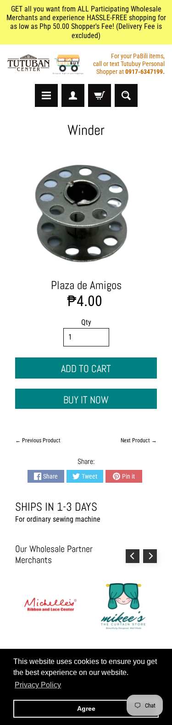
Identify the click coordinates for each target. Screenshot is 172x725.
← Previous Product (38, 440)
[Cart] (99, 95)
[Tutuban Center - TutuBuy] (46, 64)
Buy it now (86, 399)
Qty (86, 322)
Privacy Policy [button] (38, 685)
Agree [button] (86, 708)
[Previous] (132, 556)
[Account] (72, 95)
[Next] (150, 556)
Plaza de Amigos (86, 285)
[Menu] (46, 95)
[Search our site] (126, 95)
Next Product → (139, 440)
